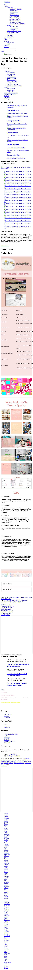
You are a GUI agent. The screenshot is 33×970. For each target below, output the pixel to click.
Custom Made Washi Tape (7, 606)
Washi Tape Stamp (8, 763)
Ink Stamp (9, 35)
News (5, 39)
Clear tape (12, 13)
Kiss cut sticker (14, 26)
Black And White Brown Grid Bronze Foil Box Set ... (17, 674)
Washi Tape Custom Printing (14, 761)
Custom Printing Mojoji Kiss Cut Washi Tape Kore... (18, 665)
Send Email (3, 766)
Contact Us (7, 45)
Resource (6, 47)
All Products (28, 763)
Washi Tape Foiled (5, 615)
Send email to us (5, 246)
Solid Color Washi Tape (7, 612)
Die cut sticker (14, 28)
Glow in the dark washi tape (17, 23)
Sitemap (8, 760)
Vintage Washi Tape (6, 613)
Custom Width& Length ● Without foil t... (17, 113)
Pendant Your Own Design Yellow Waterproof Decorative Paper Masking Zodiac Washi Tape (14, 601)
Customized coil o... (13, 110)
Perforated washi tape (15, 22)
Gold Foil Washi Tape (6, 607)
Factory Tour (10, 42)
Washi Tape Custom (15, 760)
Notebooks (10, 34)
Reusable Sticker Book (13, 32)
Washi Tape (10, 7)
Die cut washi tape (15, 18)
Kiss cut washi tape (15, 19)
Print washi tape (14, 10)
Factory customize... (13, 144)
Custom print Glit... (13, 155)
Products (6, 6)
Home (5, 4)
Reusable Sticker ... (13, 133)
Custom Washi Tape (19, 763)
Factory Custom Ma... (14, 121)
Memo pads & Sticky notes (14, 31)
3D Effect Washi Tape (15, 9)
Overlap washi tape (15, 20)
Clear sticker (13, 29)
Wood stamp (10, 36)
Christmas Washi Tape (6, 604)
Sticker (9, 25)
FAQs (8, 44)
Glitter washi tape (14, 15)
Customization (7, 38)
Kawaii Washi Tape (6, 609)
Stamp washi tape (14, 16)
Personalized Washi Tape (7, 610)
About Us (6, 41)
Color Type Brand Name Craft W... (16, 147)
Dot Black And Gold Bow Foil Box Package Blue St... (17, 684)
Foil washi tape (14, 12)
